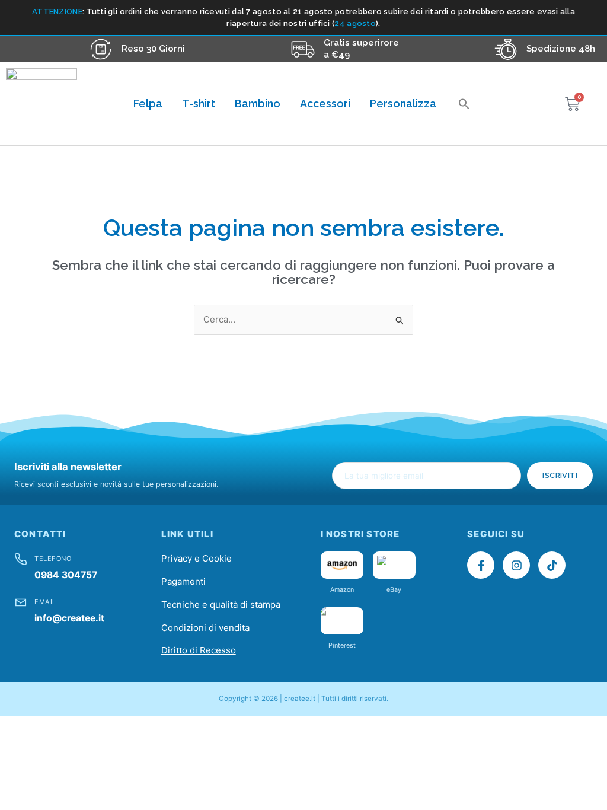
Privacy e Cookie (196, 558)
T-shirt (198, 103)
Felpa (147, 103)
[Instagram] (516, 565)
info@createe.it (69, 618)
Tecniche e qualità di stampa (220, 604)
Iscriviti (559, 475)
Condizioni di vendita (205, 627)
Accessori (325, 103)
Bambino (257, 103)
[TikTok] (552, 565)
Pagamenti (183, 581)
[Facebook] (480, 565)
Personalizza (403, 103)
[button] (464, 103)
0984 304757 (65, 575)
